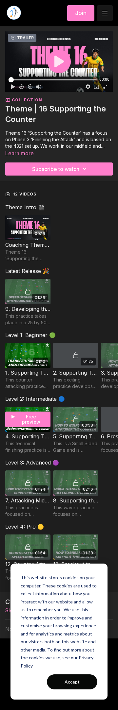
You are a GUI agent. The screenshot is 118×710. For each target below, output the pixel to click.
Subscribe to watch (55, 169)
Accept (72, 682)
